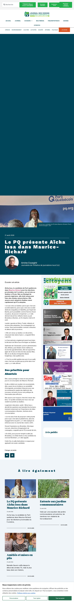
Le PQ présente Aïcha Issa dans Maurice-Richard (18, 505)
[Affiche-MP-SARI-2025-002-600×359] (57, 344)
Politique (55, 30)
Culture (26, 30)
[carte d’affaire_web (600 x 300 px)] (57, 359)
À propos (37, 25)
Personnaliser (14, 598)
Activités (33, 30)
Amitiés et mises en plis (20, 556)
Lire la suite (31, 528)
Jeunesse (64, 30)
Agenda (65, 21)
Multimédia (40, 21)
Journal (18, 21)
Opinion (7, 30)
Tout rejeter (36, 598)
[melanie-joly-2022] (57, 326)
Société (40, 30)
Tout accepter (60, 598)
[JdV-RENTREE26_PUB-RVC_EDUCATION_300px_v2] (57, 305)
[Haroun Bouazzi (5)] (57, 405)
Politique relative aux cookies (26, 593)
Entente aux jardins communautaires (53, 503)
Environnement (17, 30)
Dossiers (27, 21)
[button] (7, 455)
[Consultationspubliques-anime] (57, 421)
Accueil (8, 21)
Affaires (47, 30)
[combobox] (10, 4)
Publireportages (53, 21)
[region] (37, 592)
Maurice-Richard (15, 290)
